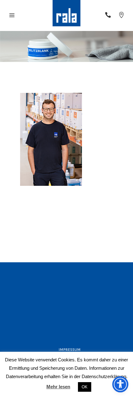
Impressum (70, 349)
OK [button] (85, 387)
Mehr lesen (58, 386)
